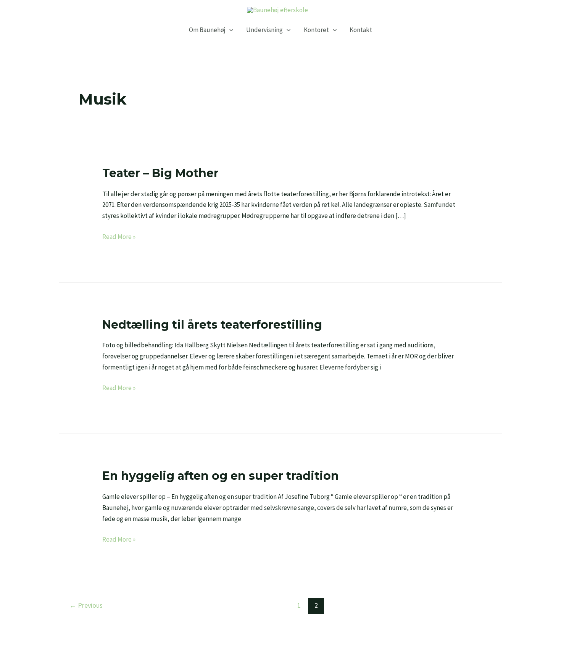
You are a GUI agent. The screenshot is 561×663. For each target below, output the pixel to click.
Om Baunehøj (207, 30)
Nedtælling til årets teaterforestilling (212, 325)
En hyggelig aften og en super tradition (220, 476)
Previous (86, 605)
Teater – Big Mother (160, 173)
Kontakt (361, 30)
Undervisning (264, 30)
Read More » (118, 236)
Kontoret (316, 30)
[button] (229, 30)
